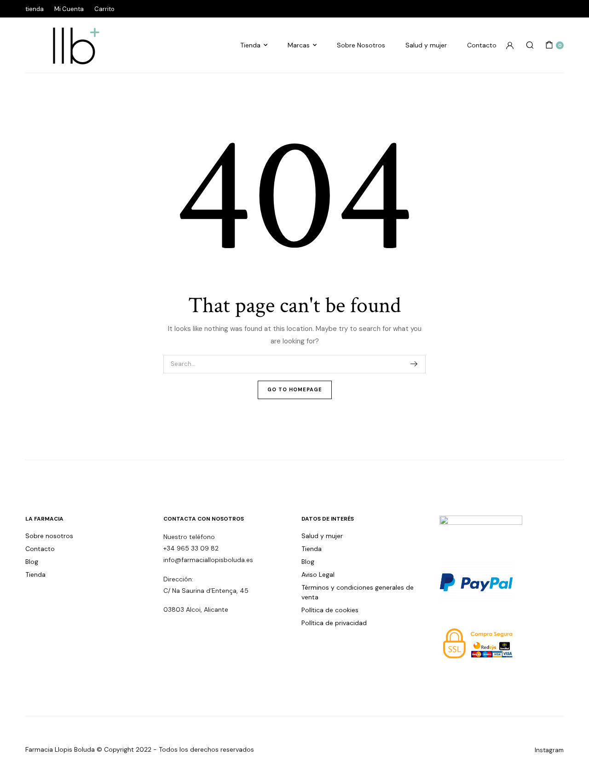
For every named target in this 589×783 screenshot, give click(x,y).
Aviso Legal (318, 574)
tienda (34, 9)
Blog (31, 561)
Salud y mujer (426, 45)
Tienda (250, 45)
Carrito (104, 9)
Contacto (482, 45)
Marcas (299, 45)
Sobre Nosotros (361, 45)
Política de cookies (329, 610)
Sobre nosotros (49, 536)
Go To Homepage (294, 389)
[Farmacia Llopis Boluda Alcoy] (71, 45)
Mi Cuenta (69, 9)
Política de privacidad (334, 623)
